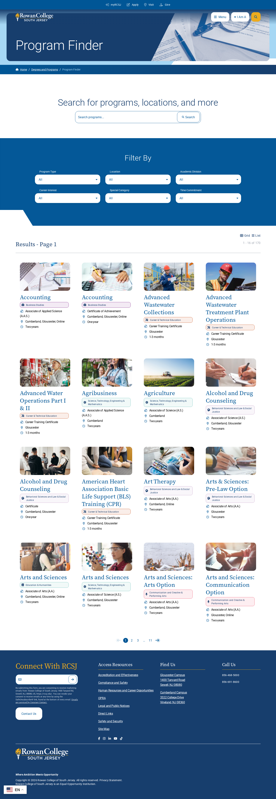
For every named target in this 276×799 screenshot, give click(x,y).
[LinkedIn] (109, 738)
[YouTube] (115, 738)
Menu (222, 17)
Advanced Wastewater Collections (159, 304)
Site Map (103, 729)
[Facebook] (99, 738)
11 (150, 640)
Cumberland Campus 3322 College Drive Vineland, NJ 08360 (173, 697)
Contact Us (28, 714)
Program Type (47, 171)
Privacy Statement (111, 780)
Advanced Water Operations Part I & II (43, 400)
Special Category (119, 190)
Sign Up (72, 679)
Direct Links (105, 713)
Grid (247, 235)
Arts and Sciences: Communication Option (230, 584)
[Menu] (256, 17)
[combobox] (67, 179)
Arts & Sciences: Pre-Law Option (227, 485)
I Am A (241, 17)
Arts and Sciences (43, 577)
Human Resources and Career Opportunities (126, 690)
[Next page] (156, 640)
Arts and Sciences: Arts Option (168, 581)
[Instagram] (104, 738)
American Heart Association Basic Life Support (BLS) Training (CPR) (106, 492)
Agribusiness (99, 393)
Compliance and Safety (113, 683)
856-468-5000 (230, 675)
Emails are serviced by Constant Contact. (47, 701)
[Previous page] (119, 640)
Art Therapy (160, 481)
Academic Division (190, 171)
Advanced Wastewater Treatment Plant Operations (227, 308)
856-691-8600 (230, 682)
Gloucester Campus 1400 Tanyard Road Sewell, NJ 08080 (172, 680)
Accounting (35, 297)
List (257, 235)
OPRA (102, 698)
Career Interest (48, 190)
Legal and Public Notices (114, 706)
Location (115, 171)
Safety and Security (110, 721)
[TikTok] (121, 738)
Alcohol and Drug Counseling (229, 397)
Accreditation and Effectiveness (118, 675)
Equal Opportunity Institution (77, 784)
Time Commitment (191, 190)
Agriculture (159, 393)
